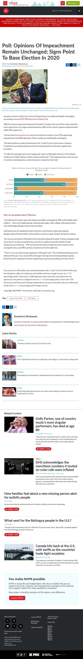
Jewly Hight (40, 434)
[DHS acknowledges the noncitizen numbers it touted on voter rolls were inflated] (19, 466)
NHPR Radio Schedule (35, 622)
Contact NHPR (36, 617)
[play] (6, 11)
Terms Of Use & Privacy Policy (53, 617)
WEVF (50, 629)
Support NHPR (17, 598)
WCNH (50, 626)
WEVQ (50, 638)
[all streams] (80, 10)
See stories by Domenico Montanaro (30, 325)
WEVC (50, 628)
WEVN (50, 635)
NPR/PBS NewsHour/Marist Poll (34, 119)
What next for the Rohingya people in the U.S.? (37, 520)
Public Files (51, 622)
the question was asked (24, 135)
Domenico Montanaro (19, 64)
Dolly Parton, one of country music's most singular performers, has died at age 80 (56, 424)
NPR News (32, 298)
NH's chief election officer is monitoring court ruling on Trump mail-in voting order (47, 359)
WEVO (50, 636)
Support (74, 3)
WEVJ (50, 633)
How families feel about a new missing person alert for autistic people (40, 495)
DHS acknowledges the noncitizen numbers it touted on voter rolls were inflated (56, 466)
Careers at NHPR (36, 627)
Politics (19, 356)
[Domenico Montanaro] (7, 319)
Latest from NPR (15, 298)
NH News (20, 340)
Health (19, 388)
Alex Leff (39, 557)
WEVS (50, 640)
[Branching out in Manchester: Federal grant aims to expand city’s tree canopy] (9, 376)
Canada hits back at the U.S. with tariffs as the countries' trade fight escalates (55, 550)
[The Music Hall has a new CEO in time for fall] (9, 344)
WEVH (50, 631)
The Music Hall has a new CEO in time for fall (33, 343)
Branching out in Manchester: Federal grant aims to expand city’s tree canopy (45, 375)
